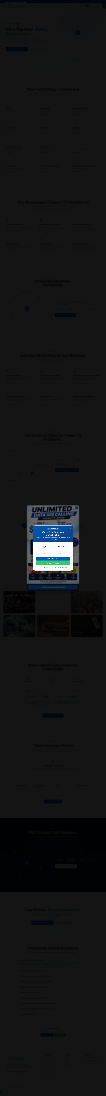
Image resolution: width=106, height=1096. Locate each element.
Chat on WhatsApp (54, 563)
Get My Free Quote (52, 558)
